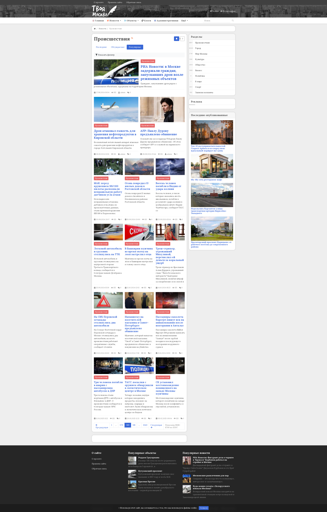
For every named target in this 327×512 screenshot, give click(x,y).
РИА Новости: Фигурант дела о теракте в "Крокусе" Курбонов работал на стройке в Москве (213, 459)
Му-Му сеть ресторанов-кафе (206, 179)
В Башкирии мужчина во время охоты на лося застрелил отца (139, 251)
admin (122, 92)
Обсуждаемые (118, 47)
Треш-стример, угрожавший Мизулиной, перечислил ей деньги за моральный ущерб (170, 255)
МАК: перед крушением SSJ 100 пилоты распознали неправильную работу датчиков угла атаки (108, 189)
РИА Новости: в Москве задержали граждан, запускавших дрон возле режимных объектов (162, 72)
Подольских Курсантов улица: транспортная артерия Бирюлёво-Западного (209, 210)
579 (121, 425)
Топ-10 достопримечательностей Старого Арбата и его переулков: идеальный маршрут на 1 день (208, 148)
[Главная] (95, 29)
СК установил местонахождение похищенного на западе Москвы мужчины (167, 388)
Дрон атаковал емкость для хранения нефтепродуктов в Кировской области (115, 134)
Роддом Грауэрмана (148, 457)
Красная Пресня (146, 481)
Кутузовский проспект (150, 471)
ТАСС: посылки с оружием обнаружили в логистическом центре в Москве (139, 386)
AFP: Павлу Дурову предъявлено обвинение (158, 132)
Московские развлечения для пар (211, 475)
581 (134, 425)
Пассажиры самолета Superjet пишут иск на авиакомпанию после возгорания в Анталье (170, 321)
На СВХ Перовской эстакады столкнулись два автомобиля (105, 321)
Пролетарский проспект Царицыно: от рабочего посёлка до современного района (211, 244)
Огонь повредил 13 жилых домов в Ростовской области (137, 186)
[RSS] (132, 38)
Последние (101, 47)
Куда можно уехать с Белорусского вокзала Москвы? (211, 487)
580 (127, 425)
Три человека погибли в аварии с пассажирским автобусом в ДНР (108, 386)
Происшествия (148, 61)
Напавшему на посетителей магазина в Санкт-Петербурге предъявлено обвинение (136, 324)
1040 (145, 425)
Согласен (203, 508)
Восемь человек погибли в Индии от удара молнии (168, 186)
